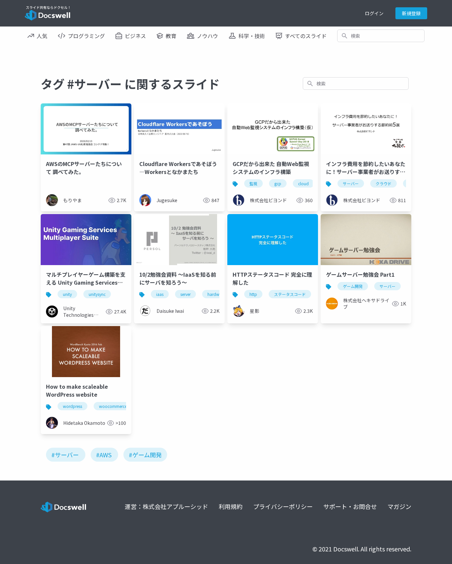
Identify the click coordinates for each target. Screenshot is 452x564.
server (185, 294)
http (253, 294)
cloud (303, 183)
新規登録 (411, 13)
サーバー (351, 183)
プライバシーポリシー (283, 506)
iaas (159, 294)
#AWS (104, 454)
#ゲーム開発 (145, 454)
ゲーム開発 (353, 286)
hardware (216, 294)
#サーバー (65, 454)
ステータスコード (290, 294)
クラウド (383, 183)
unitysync (97, 294)
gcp (277, 183)
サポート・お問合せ (350, 506)
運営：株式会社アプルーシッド (166, 506)
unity (67, 294)
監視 (253, 183)
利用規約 (231, 506)
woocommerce (113, 406)
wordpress (72, 406)
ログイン (374, 13)
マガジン (399, 506)
